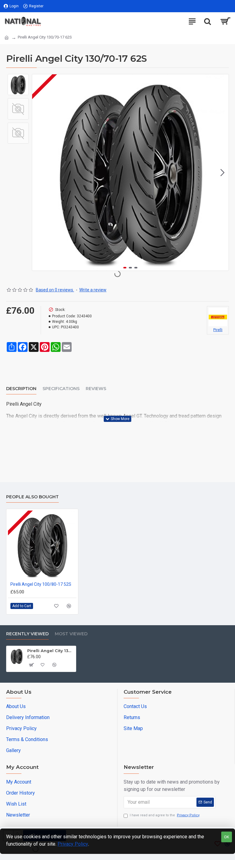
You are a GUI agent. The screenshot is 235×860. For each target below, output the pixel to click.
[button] (38, 172)
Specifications (61, 388)
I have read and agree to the (165, 815)
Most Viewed (71, 634)
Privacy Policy (73, 844)
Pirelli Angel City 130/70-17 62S (50, 650)
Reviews (96, 388)
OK (226, 837)
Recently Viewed (27, 634)
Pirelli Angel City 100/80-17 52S (40, 584)
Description (21, 388)
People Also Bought (32, 497)
